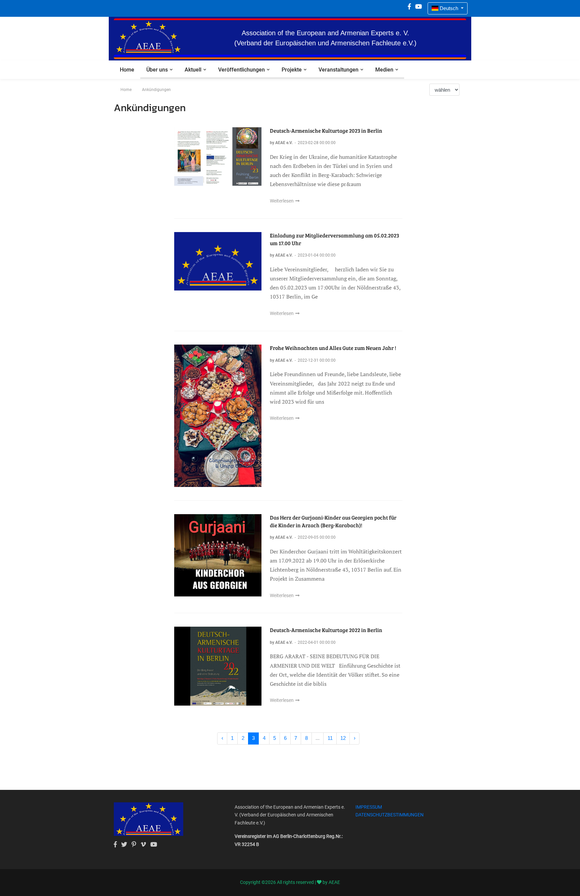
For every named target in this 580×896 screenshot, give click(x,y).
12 (343, 738)
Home (127, 69)
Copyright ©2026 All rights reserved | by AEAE (290, 882)
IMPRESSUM (368, 807)
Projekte (292, 69)
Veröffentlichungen (241, 69)
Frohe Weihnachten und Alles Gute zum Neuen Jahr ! (333, 347)
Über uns (157, 69)
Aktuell (193, 69)
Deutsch (449, 8)
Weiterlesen (282, 201)
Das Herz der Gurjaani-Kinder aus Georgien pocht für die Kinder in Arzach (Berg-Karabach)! (333, 521)
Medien (384, 69)
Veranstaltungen (338, 69)
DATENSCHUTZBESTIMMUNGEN (389, 814)
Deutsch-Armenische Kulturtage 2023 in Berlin (326, 130)
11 (330, 738)
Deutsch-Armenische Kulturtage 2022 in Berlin (326, 629)
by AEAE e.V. (282, 142)
